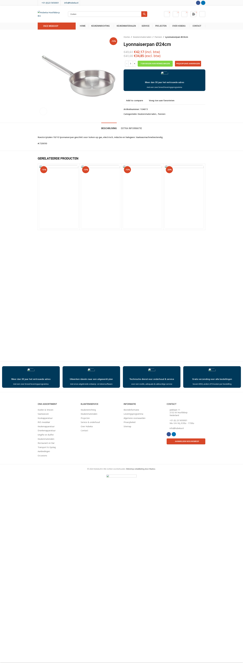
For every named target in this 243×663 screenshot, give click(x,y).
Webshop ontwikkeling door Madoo (140, 469)
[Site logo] (50, 13)
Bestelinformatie (131, 409)
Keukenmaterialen (142, 36)
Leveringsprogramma (133, 414)
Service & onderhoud (90, 422)
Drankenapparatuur (47, 430)
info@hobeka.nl (71, 2)
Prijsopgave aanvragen (188, 63)
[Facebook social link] (198, 3)
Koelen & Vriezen (45, 409)
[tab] (109, 127)
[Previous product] (197, 37)
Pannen (158, 36)
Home (127, 36)
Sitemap (127, 426)
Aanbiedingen (44, 451)
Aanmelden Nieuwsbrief (187, 441)
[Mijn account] (202, 14)
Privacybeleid (129, 422)
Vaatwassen (43, 414)
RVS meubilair (44, 422)
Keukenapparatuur (46, 426)
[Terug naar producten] (200, 37)
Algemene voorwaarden (134, 418)
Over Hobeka (87, 426)
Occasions (42, 455)
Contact (84, 430)
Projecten (85, 418)
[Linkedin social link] (203, 3)
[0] (193, 13)
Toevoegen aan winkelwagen (155, 63)
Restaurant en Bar (46, 443)
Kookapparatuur (45, 418)
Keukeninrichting (88, 409)
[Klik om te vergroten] (43, 111)
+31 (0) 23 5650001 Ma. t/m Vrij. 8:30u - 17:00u (182, 421)
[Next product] (203, 37)
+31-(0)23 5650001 (50, 2)
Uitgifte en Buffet (46, 434)
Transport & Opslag (47, 447)
